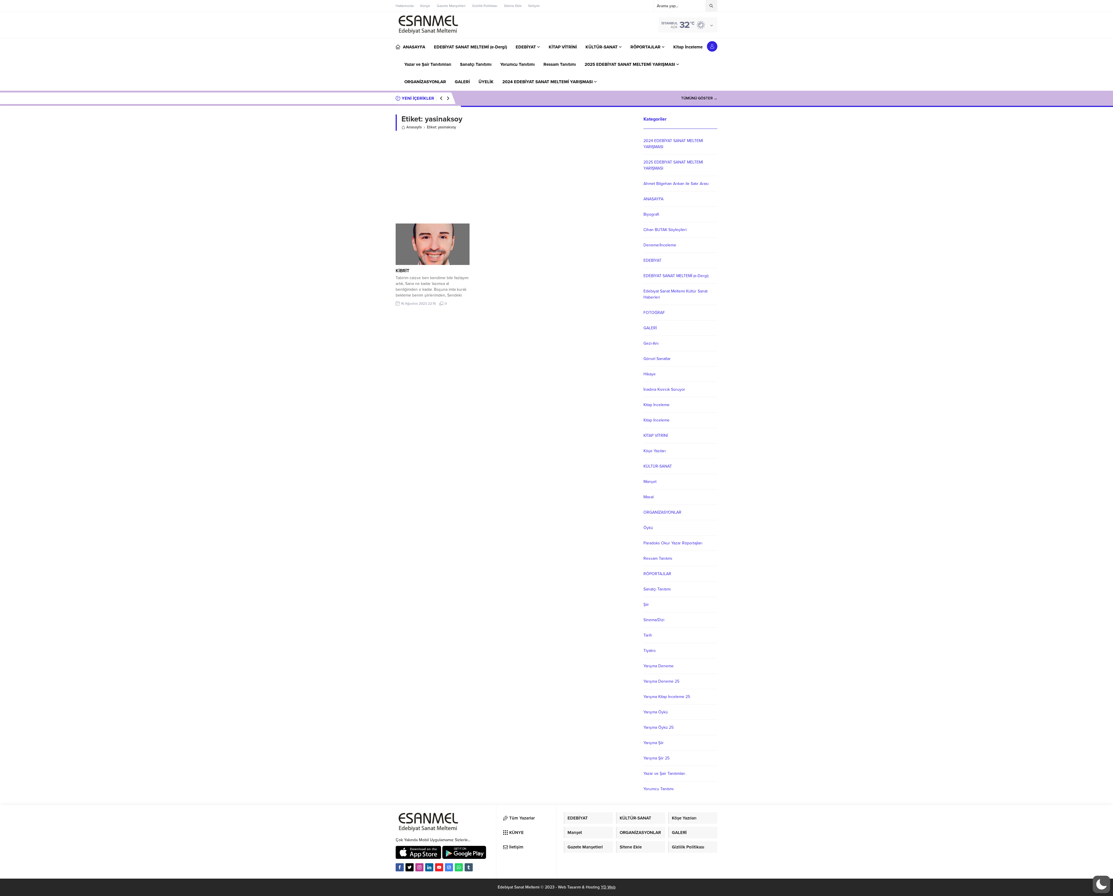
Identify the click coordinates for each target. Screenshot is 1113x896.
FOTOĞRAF (654, 312)
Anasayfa (414, 127)
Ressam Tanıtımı (657, 558)
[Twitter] (409, 867)
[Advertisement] (515, 177)
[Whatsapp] (459, 867)
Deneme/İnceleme (659, 245)
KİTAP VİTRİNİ (655, 435)
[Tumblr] (469, 867)
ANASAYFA (653, 199)
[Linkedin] (429, 867)
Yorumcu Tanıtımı (658, 788)
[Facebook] (400, 867)
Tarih (647, 635)
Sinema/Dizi (653, 619)
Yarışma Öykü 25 (658, 727)
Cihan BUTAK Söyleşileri (665, 229)
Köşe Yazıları (654, 450)
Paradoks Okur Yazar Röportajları (672, 543)
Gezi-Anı (651, 343)
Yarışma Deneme (658, 666)
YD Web (608, 887)
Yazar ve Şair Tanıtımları (664, 773)
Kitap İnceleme (656, 404)
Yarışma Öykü (655, 712)
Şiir (646, 604)
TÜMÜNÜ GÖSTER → (699, 98)
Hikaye (649, 374)
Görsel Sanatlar (657, 358)
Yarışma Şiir (653, 742)
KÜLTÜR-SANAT (657, 466)
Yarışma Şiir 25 (656, 758)
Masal (648, 497)
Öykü (648, 527)
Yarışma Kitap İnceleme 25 (666, 696)
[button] (1101, 884)
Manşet (649, 481)
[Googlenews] (449, 867)
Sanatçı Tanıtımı (657, 589)
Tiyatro (649, 650)
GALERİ (650, 328)
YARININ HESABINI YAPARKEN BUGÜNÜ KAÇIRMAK (512, 98)
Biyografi (651, 214)
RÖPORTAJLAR (657, 573)
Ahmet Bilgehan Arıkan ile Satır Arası (676, 183)
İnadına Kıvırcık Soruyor (664, 389)
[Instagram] (419, 867)
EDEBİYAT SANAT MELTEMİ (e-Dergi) (675, 275)
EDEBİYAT (652, 260)
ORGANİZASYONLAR (662, 512)
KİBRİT (402, 271)
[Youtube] (439, 867)
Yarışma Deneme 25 (661, 681)
